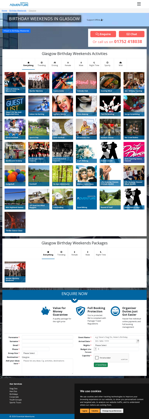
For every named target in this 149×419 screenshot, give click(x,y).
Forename (14, 337)
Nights (87, 345)
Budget (86, 350)
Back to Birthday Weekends (17, 31)
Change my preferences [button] (111, 411)
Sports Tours (15, 402)
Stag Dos (13, 388)
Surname (15, 341)
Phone (16, 349)
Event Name (84, 337)
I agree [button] (84, 411)
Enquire (105, 34)
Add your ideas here (13, 362)
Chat (133, 34)
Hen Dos (13, 391)
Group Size (14, 353)
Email (16, 345)
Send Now (101, 365)
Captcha (86, 355)
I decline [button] (94, 411)
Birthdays (14, 394)
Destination (13, 357)
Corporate (14, 397)
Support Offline (94, 20)
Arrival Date (85, 341)
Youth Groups (16, 399)
